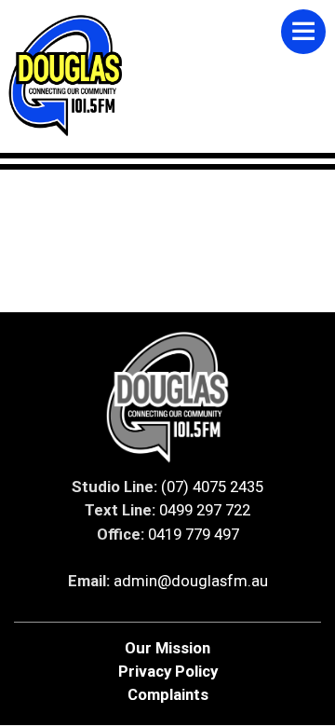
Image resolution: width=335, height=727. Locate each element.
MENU (303, 31)
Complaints (167, 694)
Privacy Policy (168, 671)
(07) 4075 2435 (212, 486)
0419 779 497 (193, 534)
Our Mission (167, 647)
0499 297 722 (204, 510)
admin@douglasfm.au (191, 580)
